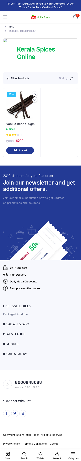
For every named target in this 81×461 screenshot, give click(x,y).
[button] (34, 99)
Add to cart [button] (20, 150)
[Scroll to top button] (74, 444)
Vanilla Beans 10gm (20, 124)
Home (11, 26)
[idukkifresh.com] (40, 17)
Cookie (54, 443)
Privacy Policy (11, 443)
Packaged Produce (15, 314)
